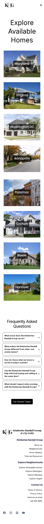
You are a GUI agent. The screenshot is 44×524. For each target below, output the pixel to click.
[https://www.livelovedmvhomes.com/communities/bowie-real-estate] (22, 255)
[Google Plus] (17, 513)
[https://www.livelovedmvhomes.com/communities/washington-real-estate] (22, 127)
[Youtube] (23, 513)
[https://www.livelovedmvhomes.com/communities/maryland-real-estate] (22, 64)
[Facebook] (4, 513)
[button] (40, 5)
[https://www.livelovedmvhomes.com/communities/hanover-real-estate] (22, 287)
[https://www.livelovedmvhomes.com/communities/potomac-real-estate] (22, 192)
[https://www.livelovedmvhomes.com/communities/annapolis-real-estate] (22, 158)
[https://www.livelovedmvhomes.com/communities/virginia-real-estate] (22, 95)
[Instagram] (11, 513)
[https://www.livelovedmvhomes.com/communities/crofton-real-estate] (22, 224)
